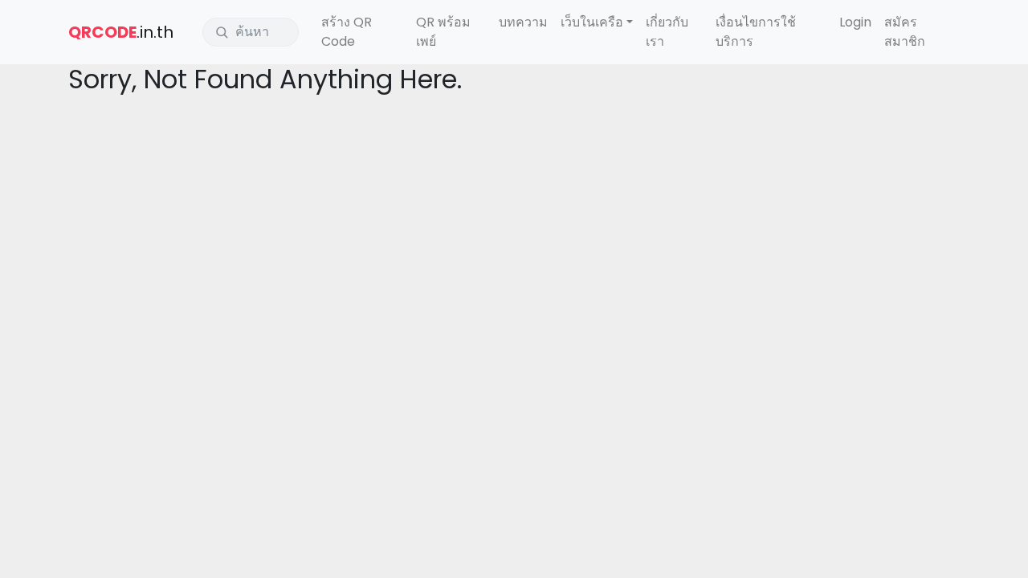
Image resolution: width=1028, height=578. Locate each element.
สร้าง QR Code (346, 32)
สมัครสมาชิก (904, 32)
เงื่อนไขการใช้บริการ (756, 32)
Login (855, 22)
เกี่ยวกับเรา (667, 32)
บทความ (523, 22)
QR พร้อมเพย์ (443, 32)
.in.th (120, 32)
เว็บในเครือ (592, 22)
